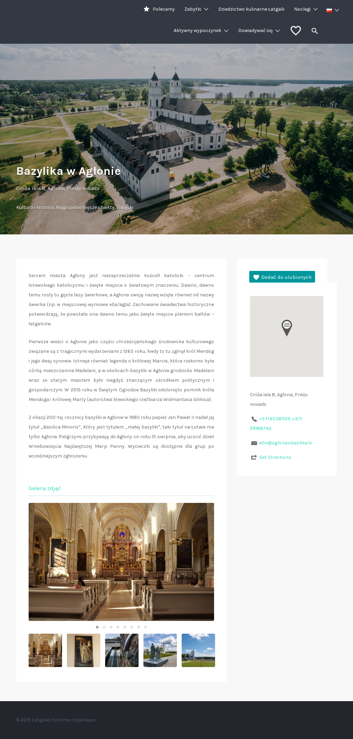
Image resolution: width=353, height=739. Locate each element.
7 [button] (138, 627)
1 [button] (97, 627)
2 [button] (104, 627)
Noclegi (302, 9)
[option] (121, 562)
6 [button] (131, 627)
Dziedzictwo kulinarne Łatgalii (251, 9)
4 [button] (117, 627)
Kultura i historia (35, 207)
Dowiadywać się (255, 30)
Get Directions (275, 457)
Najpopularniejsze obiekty (85, 207)
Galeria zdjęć (45, 488)
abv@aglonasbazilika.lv (285, 443)
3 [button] (111, 627)
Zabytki (192, 9)
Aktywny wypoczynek (197, 30)
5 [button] (124, 627)
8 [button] (145, 627)
